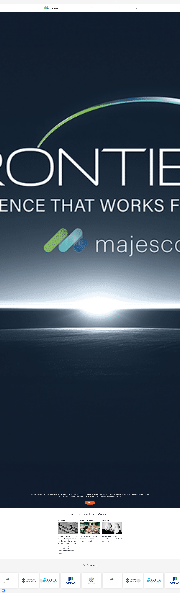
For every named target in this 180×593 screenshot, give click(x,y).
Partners (108, 8)
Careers (122, 2)
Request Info (134, 8)
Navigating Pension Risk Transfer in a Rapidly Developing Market (88, 538)
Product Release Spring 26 (113, 2)
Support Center (129, 2)
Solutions (92, 8)
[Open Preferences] (3, 590)
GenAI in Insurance (86, 2)
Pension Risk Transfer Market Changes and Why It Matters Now (112, 538)
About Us (125, 8)
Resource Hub (116, 8)
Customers (100, 8)
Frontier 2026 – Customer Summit (99, 2)
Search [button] (137, 2)
